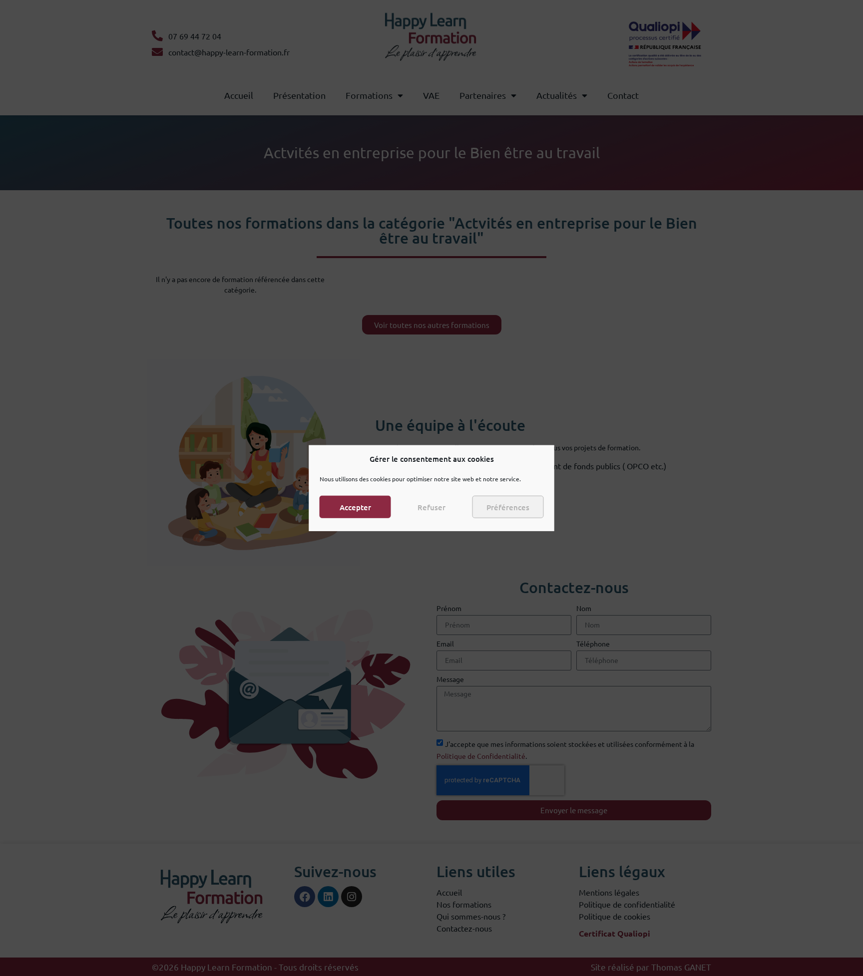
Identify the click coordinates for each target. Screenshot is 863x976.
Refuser (431, 507)
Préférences (507, 507)
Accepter (355, 507)
